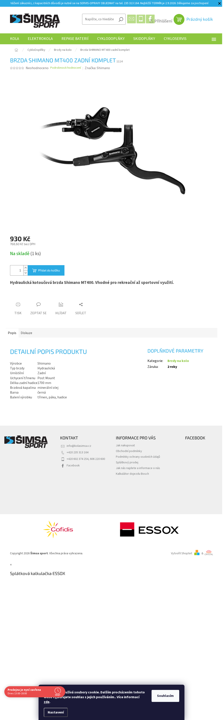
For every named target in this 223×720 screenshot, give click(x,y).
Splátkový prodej (127, 462)
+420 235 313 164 (77, 452)
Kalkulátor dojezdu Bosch (132, 473)
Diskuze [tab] (26, 333)
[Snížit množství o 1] (25, 272)
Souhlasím (165, 695)
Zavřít (34, 296)
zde (46, 702)
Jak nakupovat (125, 445)
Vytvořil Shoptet (181, 553)
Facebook (73, 465)
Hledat (121, 19)
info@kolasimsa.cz (79, 446)
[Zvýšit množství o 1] (25, 267)
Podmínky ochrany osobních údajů (138, 456)
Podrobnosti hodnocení (65, 68)
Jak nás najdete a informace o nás (138, 468)
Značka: (97, 68)
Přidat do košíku (49, 270)
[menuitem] (14, 38)
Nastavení (56, 712)
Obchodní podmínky (129, 451)
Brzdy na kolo (178, 360)
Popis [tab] (12, 333)
